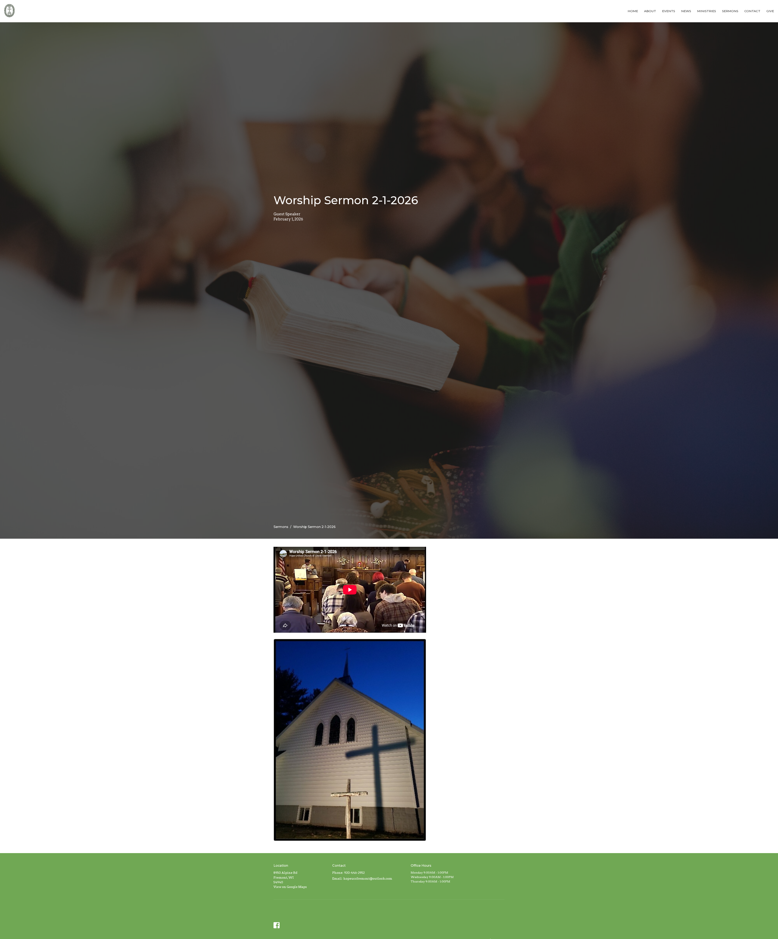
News (686, 11)
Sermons (730, 11)
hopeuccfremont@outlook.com (367, 878)
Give (770, 11)
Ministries (706, 11)
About (650, 11)
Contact (752, 11)
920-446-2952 (354, 873)
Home (633, 11)
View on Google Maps (290, 887)
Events (668, 11)
